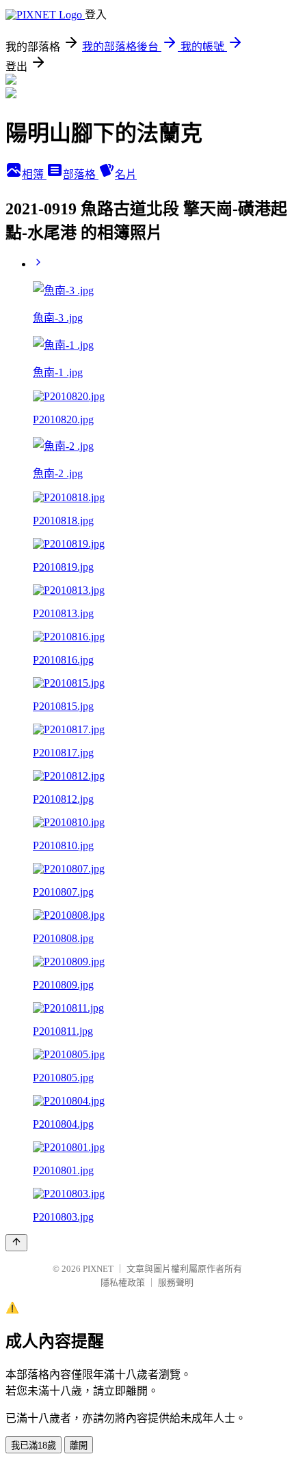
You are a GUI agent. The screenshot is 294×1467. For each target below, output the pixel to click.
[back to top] (16, 1242)
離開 (79, 1445)
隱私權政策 (123, 1282)
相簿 (34, 174)
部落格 (80, 174)
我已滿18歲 (33, 1445)
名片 (126, 174)
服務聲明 (175, 1282)
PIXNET (98, 1269)
